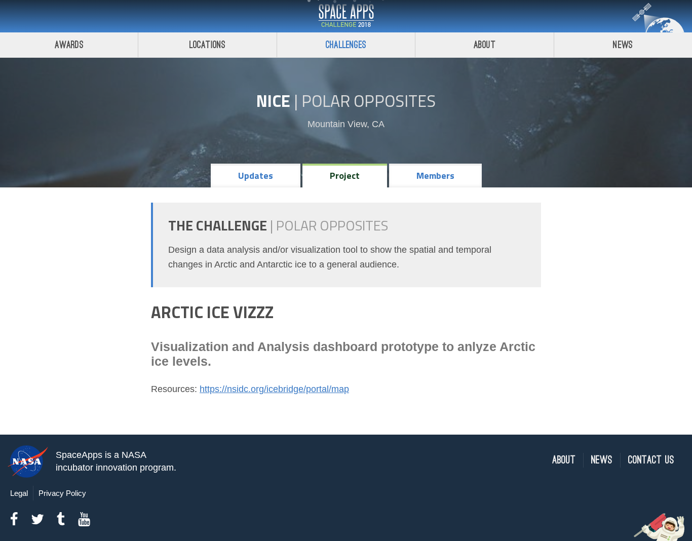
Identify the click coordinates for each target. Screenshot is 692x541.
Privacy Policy (62, 493)
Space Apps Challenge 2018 (346, 16)
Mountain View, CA (346, 124)
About (484, 45)
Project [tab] (345, 175)
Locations (207, 45)
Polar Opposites (368, 100)
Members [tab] (435, 175)
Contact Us (651, 460)
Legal (19, 493)
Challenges (346, 45)
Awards (69, 45)
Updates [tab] (255, 175)
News (623, 45)
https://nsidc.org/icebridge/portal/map (274, 389)
